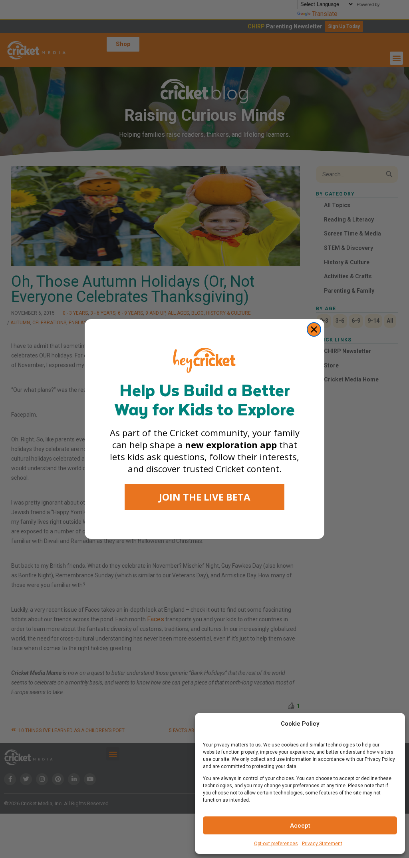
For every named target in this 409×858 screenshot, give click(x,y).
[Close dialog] (314, 329)
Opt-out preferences (276, 843)
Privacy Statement (322, 843)
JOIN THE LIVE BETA (204, 496)
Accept (300, 825)
